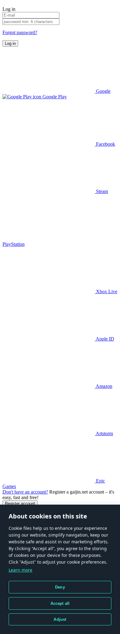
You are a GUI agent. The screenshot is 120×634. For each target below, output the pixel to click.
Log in (10, 43)
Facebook (105, 144)
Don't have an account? (25, 491)
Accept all (60, 603)
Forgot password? (19, 32)
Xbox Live (106, 291)
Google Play (54, 96)
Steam (101, 191)
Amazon (103, 386)
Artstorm (104, 433)
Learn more (20, 570)
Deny (60, 587)
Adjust (60, 619)
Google (102, 91)
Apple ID (104, 338)
